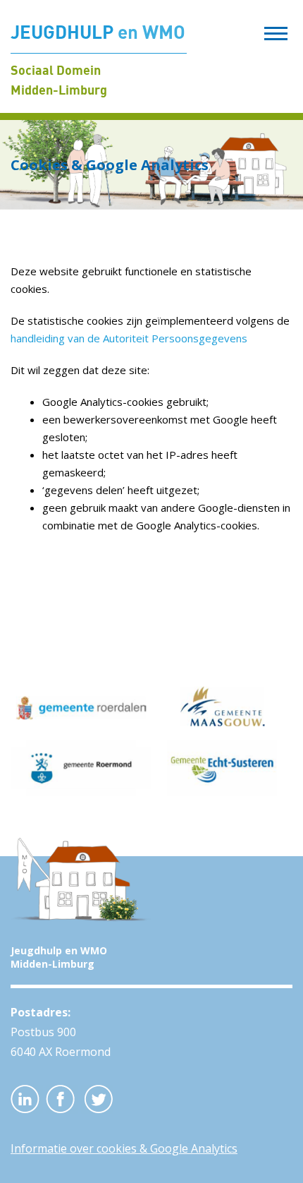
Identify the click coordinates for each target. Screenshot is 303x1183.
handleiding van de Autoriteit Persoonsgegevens (129, 338)
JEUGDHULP (98, 31)
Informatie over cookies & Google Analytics (124, 1148)
